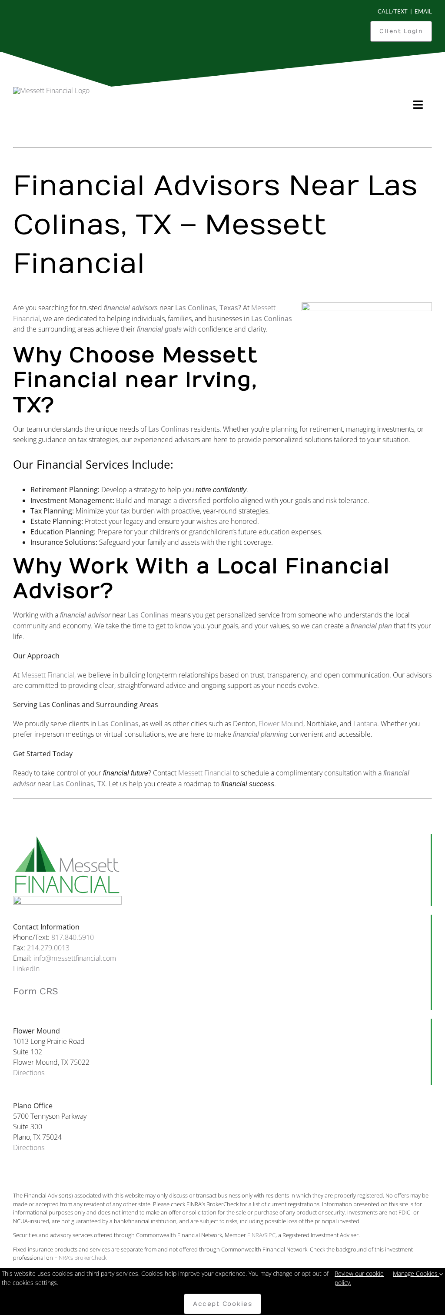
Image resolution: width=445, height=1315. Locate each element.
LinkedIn (26, 968)
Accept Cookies (222, 1304)
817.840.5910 (72, 937)
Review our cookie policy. (359, 1278)
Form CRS (35, 991)
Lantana (365, 723)
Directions (28, 1072)
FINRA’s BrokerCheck (80, 1257)
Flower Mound (281, 723)
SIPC (270, 1235)
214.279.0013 (48, 948)
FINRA (254, 1235)
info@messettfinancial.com (74, 958)
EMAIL (423, 11)
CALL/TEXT (393, 11)
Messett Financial (47, 675)
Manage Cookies (416, 1273)
